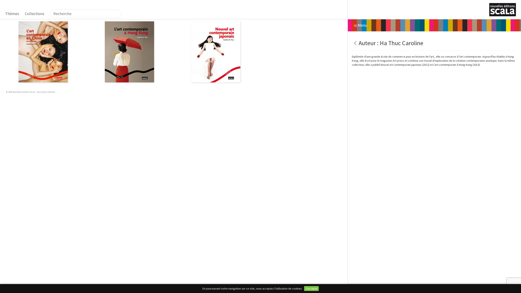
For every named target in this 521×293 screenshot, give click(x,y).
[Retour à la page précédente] (354, 43)
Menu (362, 25)
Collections (34, 13)
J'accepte (311, 288)
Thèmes (12, 13)
